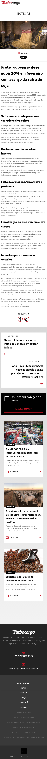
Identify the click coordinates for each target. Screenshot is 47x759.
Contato (23, 707)
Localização (23, 702)
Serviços (24, 688)
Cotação (23, 698)
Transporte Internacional (23, 717)
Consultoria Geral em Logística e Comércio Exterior (23, 737)
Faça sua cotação (23, 409)
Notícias (23, 693)
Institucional (23, 683)
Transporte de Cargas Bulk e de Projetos (23, 722)
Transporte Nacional (23, 712)
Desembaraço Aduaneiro (23, 727)
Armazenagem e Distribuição (23, 732)
